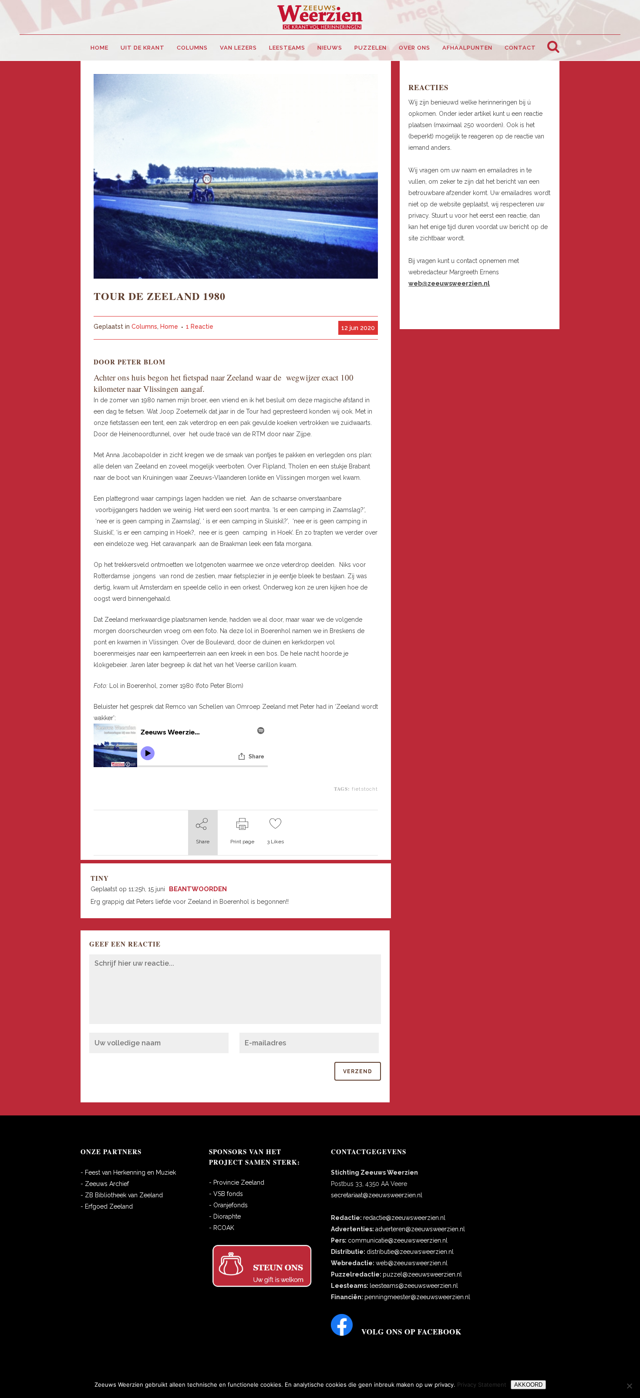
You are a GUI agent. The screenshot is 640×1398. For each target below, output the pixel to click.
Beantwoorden (198, 889)
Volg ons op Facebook (411, 1331)
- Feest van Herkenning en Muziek (128, 1172)
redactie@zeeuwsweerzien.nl (404, 1217)
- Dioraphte (225, 1216)
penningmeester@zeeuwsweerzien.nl (417, 1297)
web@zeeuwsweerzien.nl (412, 1263)
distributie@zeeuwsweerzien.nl (410, 1251)
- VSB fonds (226, 1193)
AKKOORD (528, 1384)
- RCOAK (221, 1227)
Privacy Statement (481, 1384)
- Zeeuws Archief (105, 1183)
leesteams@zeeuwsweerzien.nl (414, 1285)
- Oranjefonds (228, 1205)
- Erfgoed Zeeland (107, 1206)
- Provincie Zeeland (236, 1182)
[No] (629, 1385)
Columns (144, 326)
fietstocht (365, 789)
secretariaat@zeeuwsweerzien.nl (376, 1195)
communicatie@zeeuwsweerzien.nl (398, 1240)
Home (169, 326)
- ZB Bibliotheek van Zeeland (122, 1195)
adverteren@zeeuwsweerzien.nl (420, 1229)
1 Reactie (199, 326)
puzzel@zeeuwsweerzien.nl (422, 1274)
